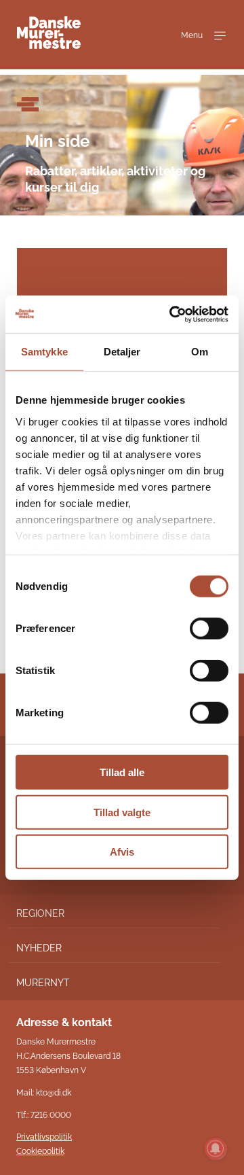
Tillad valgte (122, 812)
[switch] (209, 628)
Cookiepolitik (40, 1151)
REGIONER (40, 913)
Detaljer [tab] (122, 351)
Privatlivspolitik (44, 1137)
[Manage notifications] (215, 1148)
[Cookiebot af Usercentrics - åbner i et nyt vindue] (172, 314)
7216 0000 (50, 1115)
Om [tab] (199, 351)
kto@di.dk (53, 1093)
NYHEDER (39, 948)
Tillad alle (122, 772)
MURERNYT (43, 982)
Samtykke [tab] (44, 351)
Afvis (122, 852)
